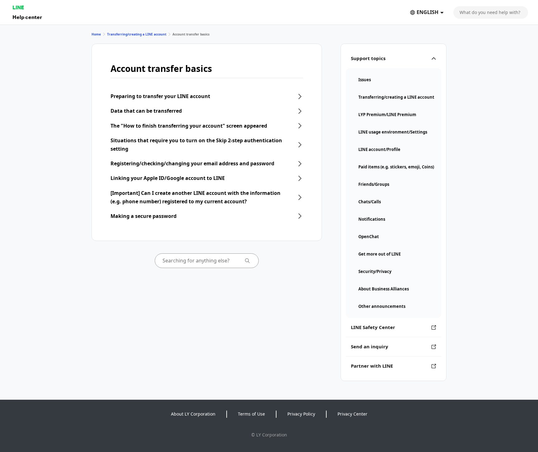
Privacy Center (352, 414)
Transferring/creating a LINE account (136, 34)
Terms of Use (251, 414)
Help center (27, 17)
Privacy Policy (301, 414)
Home (96, 34)
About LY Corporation (193, 414)
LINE (18, 7)
